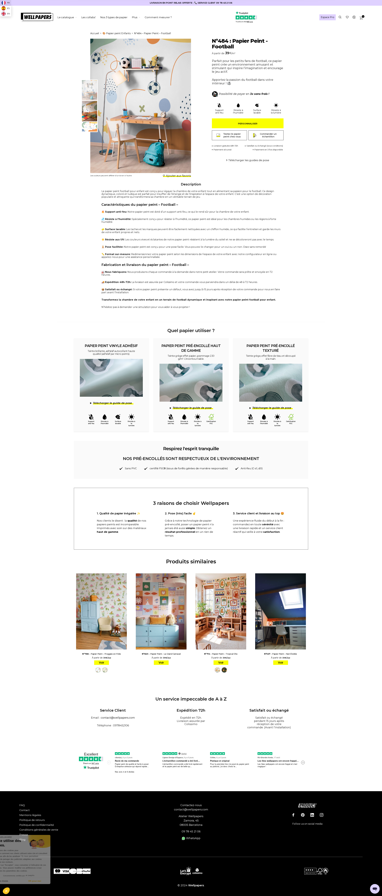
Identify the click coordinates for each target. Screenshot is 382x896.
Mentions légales (30, 815)
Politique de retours (32, 820)
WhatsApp (192, 838)
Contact (24, 810)
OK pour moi (50, 881)
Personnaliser (247, 123)
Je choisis (18, 881)
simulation (144, 307)
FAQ (22, 805)
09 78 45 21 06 (191, 831)
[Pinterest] (303, 815)
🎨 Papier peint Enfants (117, 33)
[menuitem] (69, 17)
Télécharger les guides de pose (248, 160)
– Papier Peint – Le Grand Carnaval (161, 654)
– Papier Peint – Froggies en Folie (101, 654)
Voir (101, 662)
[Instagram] (321, 815)
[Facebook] (293, 815)
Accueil (94, 33)
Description (191, 184)
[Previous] (105, 106)
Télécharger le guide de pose (112, 402)
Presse (23, 834)
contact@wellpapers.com (118, 717)
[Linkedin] (312, 815)
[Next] (181, 106)
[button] (6, 891)
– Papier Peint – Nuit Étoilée (280, 654)
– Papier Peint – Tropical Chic (221, 654)
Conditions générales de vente (38, 829)
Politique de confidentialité (36, 824)
